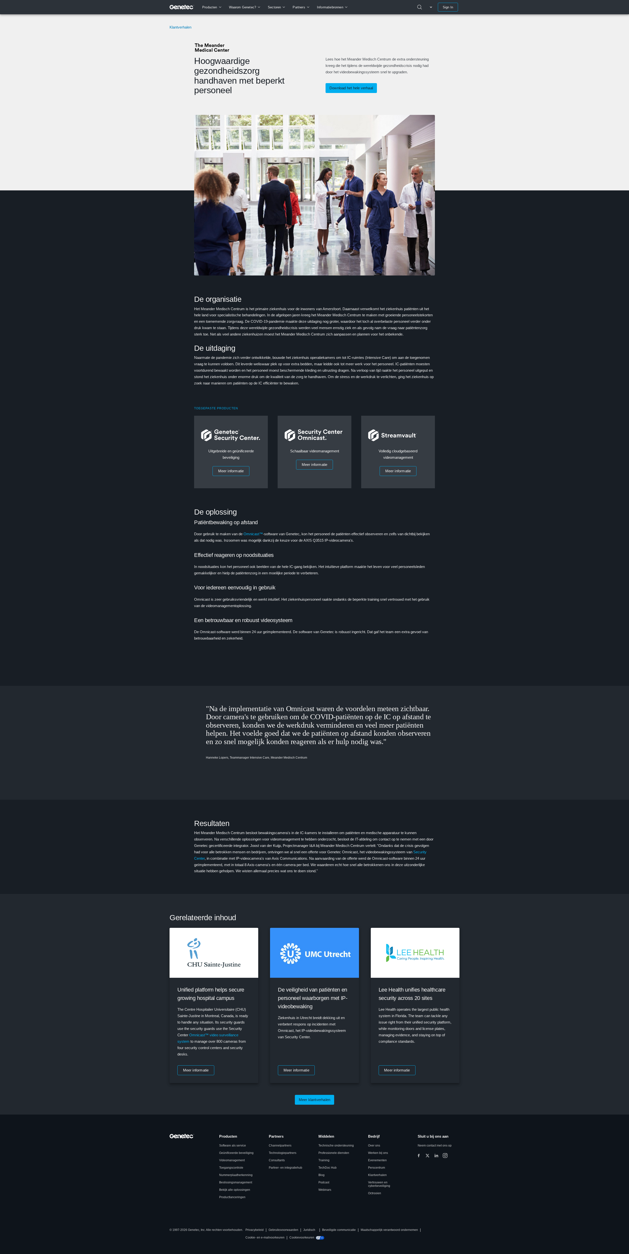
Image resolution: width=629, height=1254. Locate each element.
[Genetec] (182, 7)
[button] (231, 471)
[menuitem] (211, 7)
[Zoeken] (419, 7)
